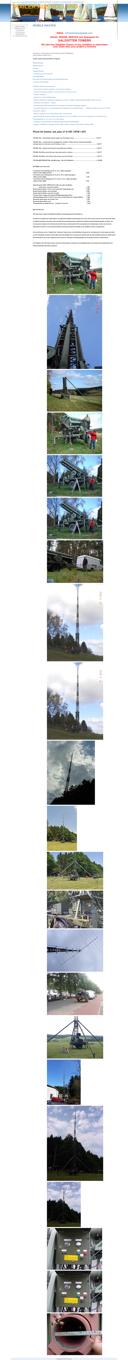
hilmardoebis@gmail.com (78, 33)
